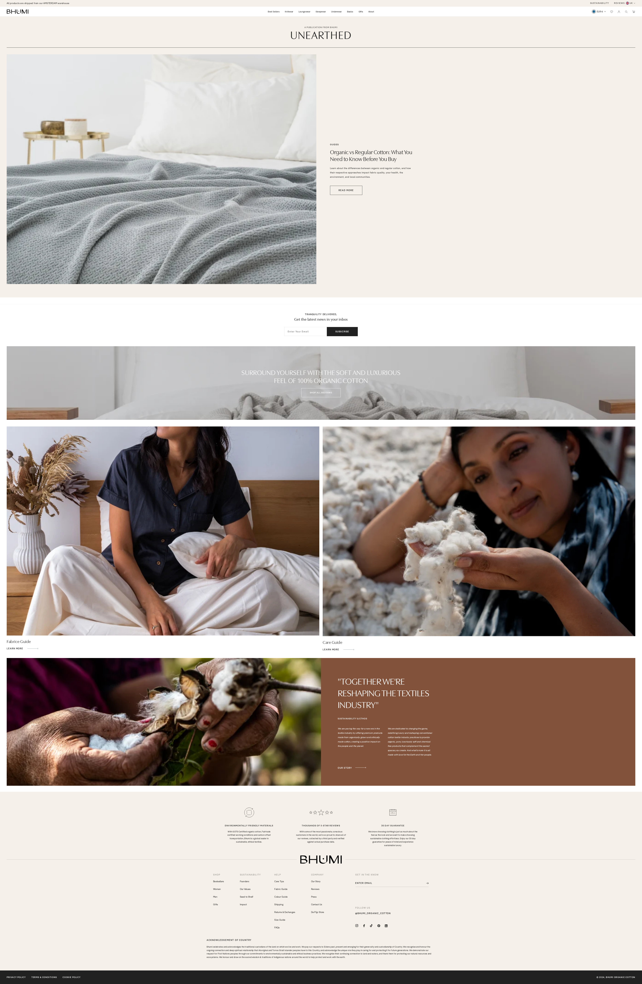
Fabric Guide (280, 889)
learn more (15, 648)
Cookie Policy (72, 977)
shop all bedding (321, 392)
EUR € (600, 11)
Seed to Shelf (246, 896)
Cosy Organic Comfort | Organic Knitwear (29, 3)
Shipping (278, 904)
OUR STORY (345, 768)
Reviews (315, 889)
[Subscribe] (425, 883)
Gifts (215, 904)
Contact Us (316, 904)
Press (314, 896)
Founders (244, 881)
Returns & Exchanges (284, 912)
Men (215, 896)
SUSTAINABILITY (599, 3)
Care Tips (279, 881)
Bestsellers (218, 881)
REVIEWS (619, 3)
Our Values (245, 889)
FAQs (277, 927)
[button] (626, 11)
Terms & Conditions (44, 977)
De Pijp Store (317, 912)
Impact (243, 904)
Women (217, 889)
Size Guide (279, 919)
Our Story (316, 881)
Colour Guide (281, 896)
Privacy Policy (16, 977)
